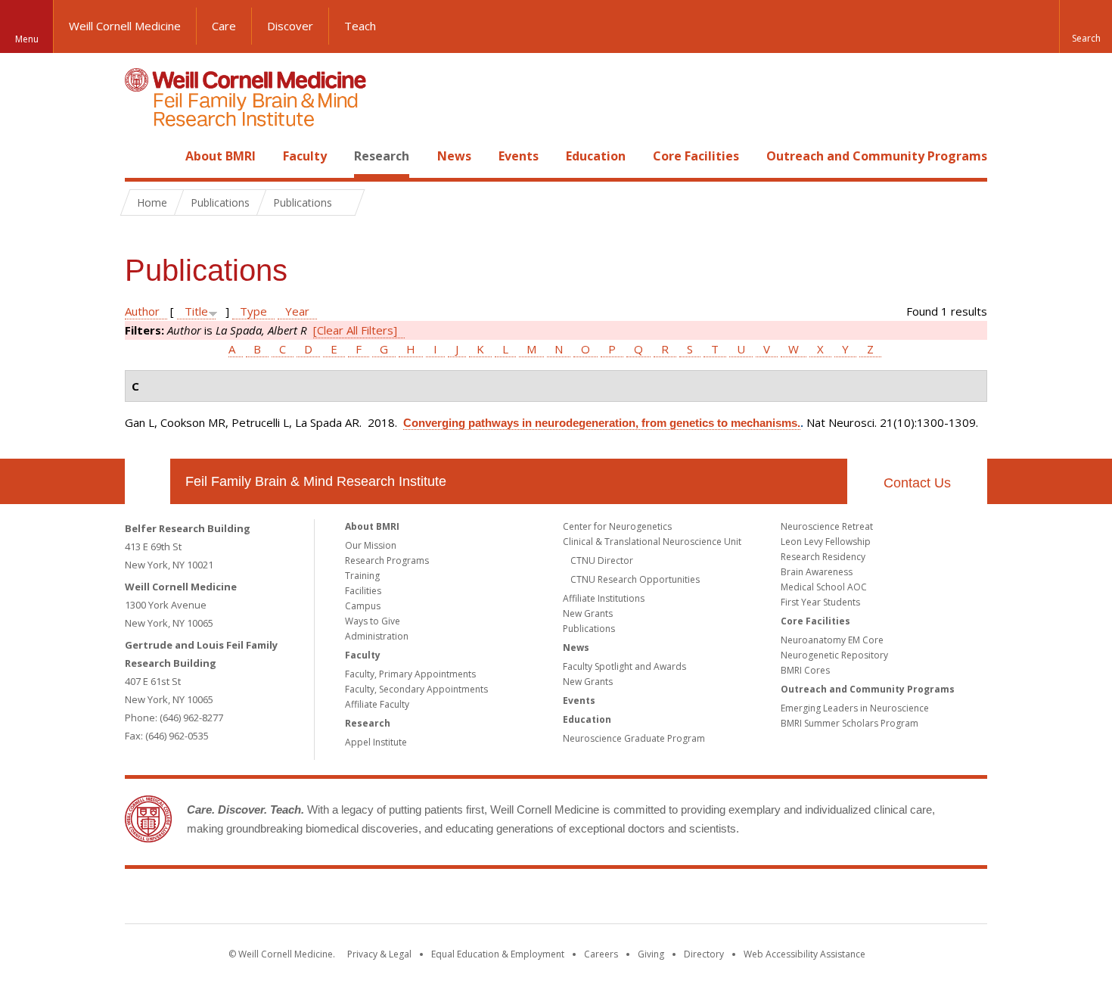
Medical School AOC (824, 587)
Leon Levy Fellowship (826, 541)
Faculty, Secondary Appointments (416, 689)
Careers (601, 954)
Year (297, 311)
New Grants (588, 613)
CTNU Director (601, 560)
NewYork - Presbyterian (683, 899)
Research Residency (823, 556)
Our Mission (370, 545)
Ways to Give (372, 621)
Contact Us (917, 482)
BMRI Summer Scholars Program (849, 723)
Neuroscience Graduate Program (634, 738)
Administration (376, 636)
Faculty (305, 156)
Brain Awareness (817, 571)
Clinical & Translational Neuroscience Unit (652, 541)
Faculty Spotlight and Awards (624, 666)
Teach (360, 25)
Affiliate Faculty (377, 704)
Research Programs (387, 560)
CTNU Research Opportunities (635, 579)
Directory (704, 954)
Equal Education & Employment (497, 954)
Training (362, 575)
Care (224, 25)
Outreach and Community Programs (876, 156)
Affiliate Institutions (604, 598)
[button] (1085, 26)
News (454, 156)
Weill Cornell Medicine (125, 25)
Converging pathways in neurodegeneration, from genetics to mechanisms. (601, 422)
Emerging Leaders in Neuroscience (855, 708)
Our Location (147, 481)
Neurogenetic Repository (834, 655)
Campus (363, 605)
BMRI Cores (805, 670)
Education (596, 156)
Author (142, 311)
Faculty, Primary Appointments (410, 674)
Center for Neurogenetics (617, 526)
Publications (589, 628)
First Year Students (820, 602)
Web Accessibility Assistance (804, 954)
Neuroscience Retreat (827, 526)
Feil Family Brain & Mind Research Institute (315, 481)
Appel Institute (376, 742)
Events (519, 156)
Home (141, 156)
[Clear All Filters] (355, 330)
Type (253, 311)
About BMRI (220, 156)
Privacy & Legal (379, 954)
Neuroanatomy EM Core (832, 640)
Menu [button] (27, 39)
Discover (290, 25)
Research (381, 156)
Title (196, 311)
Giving (651, 954)
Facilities (363, 590)
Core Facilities (696, 156)
